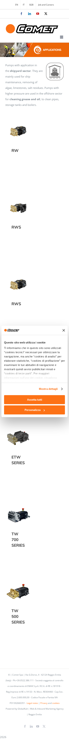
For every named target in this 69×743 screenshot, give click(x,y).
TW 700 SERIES (18, 511)
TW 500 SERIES (18, 588)
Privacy (43, 703)
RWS (18, 204)
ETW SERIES (18, 434)
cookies (56, 703)
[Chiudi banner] (63, 330)
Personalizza (33, 409)
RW (18, 127)
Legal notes (32, 703)
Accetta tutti (34, 399)
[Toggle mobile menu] (62, 37)
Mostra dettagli (48, 388)
